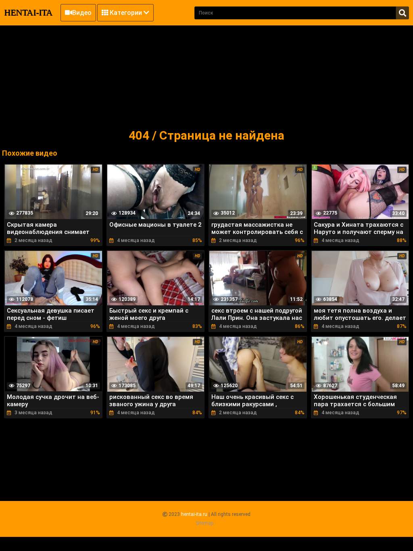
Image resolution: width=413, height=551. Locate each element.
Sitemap (204, 523)
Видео (82, 13)
